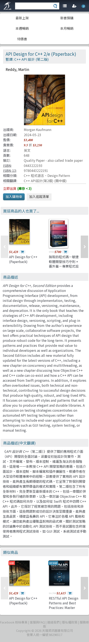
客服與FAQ (37, 622)
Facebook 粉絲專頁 (14, 622)
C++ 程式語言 (34, 175)
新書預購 (66, 17)
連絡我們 (53, 622)
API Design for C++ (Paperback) (23, 259)
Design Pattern (58, 175)
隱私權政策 (69, 622)
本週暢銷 (22, 28)
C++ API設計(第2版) (38, 180)
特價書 (22, 38)
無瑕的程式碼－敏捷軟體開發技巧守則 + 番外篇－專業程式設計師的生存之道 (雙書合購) (64, 266)
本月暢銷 (66, 28)
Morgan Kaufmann (37, 129)
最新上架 (22, 17)
